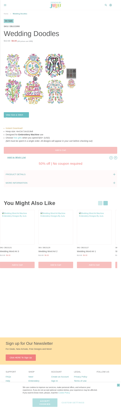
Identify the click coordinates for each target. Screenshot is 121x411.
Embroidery (33, 381)
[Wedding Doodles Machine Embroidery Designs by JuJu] (71, 74)
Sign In (54, 381)
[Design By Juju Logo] (56, 5)
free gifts (18, 138)
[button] (115, 5)
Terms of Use (80, 381)
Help (8, 381)
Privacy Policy (80, 377)
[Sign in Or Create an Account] (111, 5)
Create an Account (60, 377)
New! (30, 377)
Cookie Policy (64, 393)
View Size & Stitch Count (14, 116)
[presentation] (105, 203)
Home (6, 14)
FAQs (8, 377)
